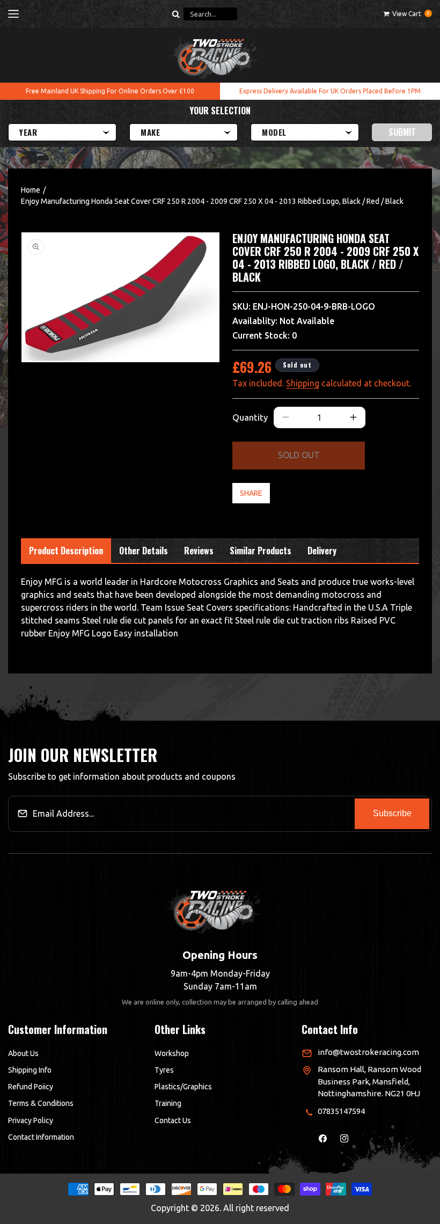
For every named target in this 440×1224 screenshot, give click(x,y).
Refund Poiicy (30, 1086)
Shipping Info (30, 1070)
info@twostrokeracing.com (368, 1052)
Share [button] (251, 493)
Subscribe (392, 813)
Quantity (250, 417)
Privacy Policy (30, 1120)
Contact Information (41, 1137)
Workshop (172, 1053)
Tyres (164, 1070)
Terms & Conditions (41, 1103)
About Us (23, 1053)
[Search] (175, 14)
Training (168, 1103)
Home (30, 190)
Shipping (302, 383)
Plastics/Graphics (183, 1086)
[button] (13, 14)
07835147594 (341, 1111)
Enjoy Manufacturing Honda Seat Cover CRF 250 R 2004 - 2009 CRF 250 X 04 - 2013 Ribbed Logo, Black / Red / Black (212, 201)
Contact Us (173, 1120)
